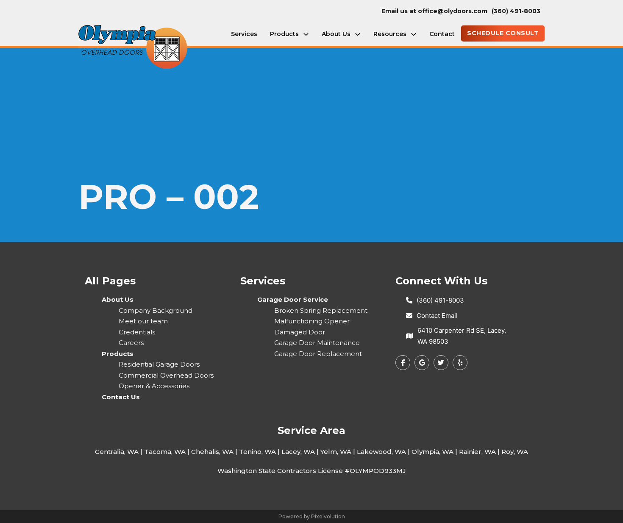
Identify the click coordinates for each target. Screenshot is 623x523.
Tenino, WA (257, 452)
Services (244, 34)
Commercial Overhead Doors (166, 375)
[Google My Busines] (422, 363)
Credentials (137, 332)
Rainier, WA (477, 452)
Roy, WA (514, 452)
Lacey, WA (298, 452)
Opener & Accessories (154, 386)
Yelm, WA (335, 452)
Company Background (155, 310)
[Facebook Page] (403, 363)
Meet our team (143, 321)
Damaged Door (299, 332)
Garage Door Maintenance (317, 343)
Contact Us (121, 397)
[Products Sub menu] (306, 34)
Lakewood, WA (381, 452)
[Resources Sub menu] (414, 34)
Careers (131, 343)
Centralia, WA (117, 452)
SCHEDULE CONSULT (503, 33)
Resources (389, 34)
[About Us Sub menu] (358, 34)
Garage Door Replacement (318, 354)
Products (284, 34)
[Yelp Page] (441, 363)
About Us (336, 34)
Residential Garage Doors (159, 364)
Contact (442, 34)
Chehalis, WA (212, 452)
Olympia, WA (432, 452)
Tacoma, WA (165, 452)
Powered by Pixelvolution (311, 516)
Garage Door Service (292, 299)
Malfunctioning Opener (312, 321)
